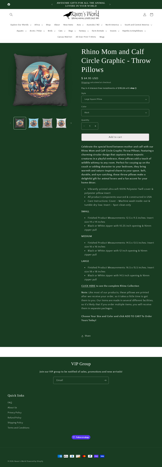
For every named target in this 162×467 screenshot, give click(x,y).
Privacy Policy (15, 413)
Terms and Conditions (18, 428)
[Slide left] (10, 123)
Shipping (85, 82)
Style (83, 93)
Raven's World (20, 461)
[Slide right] (71, 123)
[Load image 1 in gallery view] (20, 123)
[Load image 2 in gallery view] (34, 123)
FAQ (10, 403)
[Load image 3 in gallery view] (47, 123)
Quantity (85, 120)
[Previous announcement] (52, 4)
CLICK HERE (88, 286)
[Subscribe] (105, 380)
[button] (11, 14)
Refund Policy (14, 418)
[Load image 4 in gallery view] (61, 123)
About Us (12, 408)
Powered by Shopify (35, 461)
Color (84, 107)
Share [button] (88, 336)
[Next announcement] (110, 4)
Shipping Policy (15, 423)
